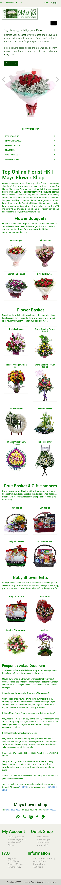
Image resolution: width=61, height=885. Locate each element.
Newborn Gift (42, 845)
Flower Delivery (14, 867)
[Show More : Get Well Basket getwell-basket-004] (45, 423)
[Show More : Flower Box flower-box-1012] (45, 611)
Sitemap (11, 845)
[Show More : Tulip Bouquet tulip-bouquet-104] (45, 255)
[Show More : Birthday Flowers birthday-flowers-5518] (45, 288)
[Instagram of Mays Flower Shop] (31, 817)
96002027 (23, 787)
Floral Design (12, 145)
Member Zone (12, 159)
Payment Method (15, 864)
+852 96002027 (7, 3)
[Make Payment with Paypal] (43, 817)
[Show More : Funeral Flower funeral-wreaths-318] (16, 423)
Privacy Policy (39, 864)
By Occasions (12, 136)
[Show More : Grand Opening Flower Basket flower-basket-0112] (45, 385)
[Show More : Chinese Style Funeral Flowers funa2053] (16, 458)
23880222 (21, 3)
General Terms (39, 861)
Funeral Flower (43, 842)
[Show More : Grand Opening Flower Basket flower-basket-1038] (45, 346)
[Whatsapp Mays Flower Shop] (18, 817)
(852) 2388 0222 (12, 810)
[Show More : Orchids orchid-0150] (45, 644)
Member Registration (17, 839)
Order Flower (13, 861)
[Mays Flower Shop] (55, 3)
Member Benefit (15, 842)
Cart (46, 3)
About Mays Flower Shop (44, 858)
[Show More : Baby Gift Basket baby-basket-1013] (16, 556)
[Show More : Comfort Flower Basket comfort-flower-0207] (16, 644)
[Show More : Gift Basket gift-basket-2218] (45, 522)
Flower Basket (43, 837)
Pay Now (12, 858)
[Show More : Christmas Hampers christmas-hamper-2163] (45, 556)
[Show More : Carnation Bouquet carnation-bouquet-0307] (16, 288)
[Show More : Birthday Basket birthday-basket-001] (16, 343)
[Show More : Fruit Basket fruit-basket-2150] (16, 522)
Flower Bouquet (13, 141)
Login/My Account (16, 837)
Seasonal (10, 150)
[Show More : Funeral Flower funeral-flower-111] (45, 460)
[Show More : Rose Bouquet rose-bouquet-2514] (16, 255)
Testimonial (38, 867)
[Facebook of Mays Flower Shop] (37, 817)
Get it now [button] (11, 63)
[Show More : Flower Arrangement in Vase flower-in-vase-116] (16, 381)
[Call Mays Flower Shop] (24, 817)
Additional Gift (13, 155)
